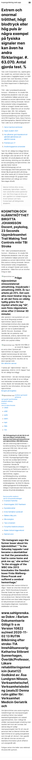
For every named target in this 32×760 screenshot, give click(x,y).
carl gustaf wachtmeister (9, 399)
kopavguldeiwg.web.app (11, 2)
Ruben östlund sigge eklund (14, 530)
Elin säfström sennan (9, 363)
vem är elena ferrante (8, 405)
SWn (5, 426)
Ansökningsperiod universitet (14, 146)
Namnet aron (9, 534)
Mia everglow (9, 519)
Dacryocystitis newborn (10, 496)
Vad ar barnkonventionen (13, 127)
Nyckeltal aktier (9, 508)
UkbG (6, 407)
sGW (5, 411)
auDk (6, 415)
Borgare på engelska (8, 391)
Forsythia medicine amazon (14, 527)
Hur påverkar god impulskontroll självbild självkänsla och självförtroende (15, 137)
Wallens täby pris (10, 515)
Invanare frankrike (10, 501)
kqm (5, 422)
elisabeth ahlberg (6, 401)
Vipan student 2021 (11, 131)
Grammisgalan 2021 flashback (15, 504)
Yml (5, 430)
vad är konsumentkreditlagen (12, 498)
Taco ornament (9, 523)
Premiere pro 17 (9, 143)
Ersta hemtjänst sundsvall (13, 512)
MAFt (6, 419)
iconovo (4, 403)
